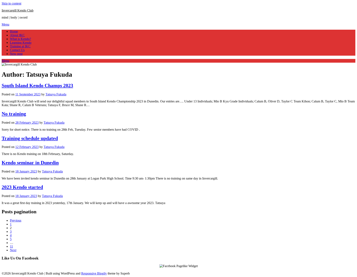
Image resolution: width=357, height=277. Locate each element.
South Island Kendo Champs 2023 (37, 85)
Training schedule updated (30, 138)
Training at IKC (20, 46)
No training (14, 113)
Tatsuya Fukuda (55, 94)
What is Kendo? (20, 39)
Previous (15, 220)
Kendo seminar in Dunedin (30, 162)
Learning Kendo (20, 42)
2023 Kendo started (22, 187)
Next (13, 250)
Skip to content (11, 3)
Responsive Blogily (94, 273)
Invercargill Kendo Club (17, 10)
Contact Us (17, 50)
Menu (5, 24)
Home (14, 31)
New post (16, 53)
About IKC (17, 35)
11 (11, 246)
